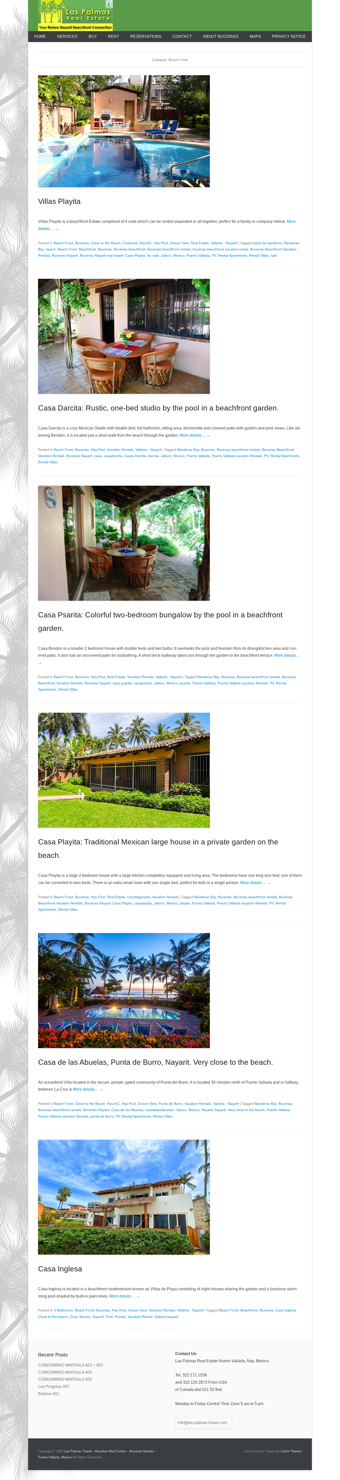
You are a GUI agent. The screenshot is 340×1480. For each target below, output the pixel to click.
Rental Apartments (232, 255)
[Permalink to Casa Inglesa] (170, 1197)
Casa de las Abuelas (127, 1110)
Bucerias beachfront (129, 249)
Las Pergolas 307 (53, 1386)
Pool (109, 1317)
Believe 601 (48, 1394)
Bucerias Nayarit (65, 255)
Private (120, 1317)
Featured (130, 243)
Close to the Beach (106, 243)
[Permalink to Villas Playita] (170, 131)
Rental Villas (259, 255)
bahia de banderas (267, 243)
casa (98, 456)
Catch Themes (291, 1451)
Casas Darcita (135, 456)
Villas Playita (59, 201)
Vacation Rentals (120, 450)
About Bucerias (221, 36)
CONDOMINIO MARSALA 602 (65, 1379)
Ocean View (179, 243)
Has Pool (161, 243)
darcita (153, 456)
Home (40, 36)
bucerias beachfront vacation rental (220, 249)
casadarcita (113, 456)
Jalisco (166, 255)
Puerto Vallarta (198, 255)
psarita (185, 683)
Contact (182, 36)
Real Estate (200, 243)
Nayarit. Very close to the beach (240, 1110)
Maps (255, 36)
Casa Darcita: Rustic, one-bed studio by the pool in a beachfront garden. (158, 408)
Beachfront (87, 249)
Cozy (73, 1317)
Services (67, 36)
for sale (153, 255)
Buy (93, 36)
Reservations (146, 36)
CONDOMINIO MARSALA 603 (65, 1372)
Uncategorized (138, 897)
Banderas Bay (188, 450)
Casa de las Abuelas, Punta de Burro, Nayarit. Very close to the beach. (155, 1062)
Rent (113, 36)
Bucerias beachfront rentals (169, 249)
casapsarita (143, 683)
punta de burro (102, 1116)
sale (274, 255)
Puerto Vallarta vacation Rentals (237, 456)
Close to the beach (53, 1317)
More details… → (195, 435)
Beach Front (63, 243)
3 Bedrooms (63, 1310)
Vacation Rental (140, 1317)
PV (214, 255)
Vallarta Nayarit (166, 1317)
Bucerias (82, 243)
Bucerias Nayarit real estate (101, 255)
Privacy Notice (289, 36)
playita (185, 903)
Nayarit (207, 1110)
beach (51, 249)
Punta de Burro (170, 1104)
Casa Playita (135, 255)
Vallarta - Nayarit (224, 243)
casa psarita (122, 683)
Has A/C (145, 243)
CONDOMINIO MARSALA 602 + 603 (70, 1365)
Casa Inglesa (60, 1269)
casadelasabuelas (159, 1110)
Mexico (179, 255)
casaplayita (143, 903)
